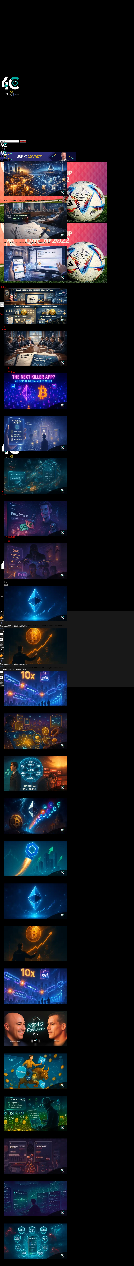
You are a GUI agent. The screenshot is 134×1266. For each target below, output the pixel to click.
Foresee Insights (10, 106)
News (6, 103)
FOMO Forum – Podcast (13, 115)
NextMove (8, 109)
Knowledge (8, 118)
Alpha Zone (8, 112)
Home (6, 100)
